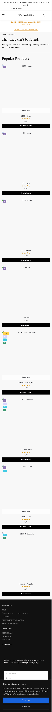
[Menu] (5, 15)
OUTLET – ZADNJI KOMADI (26, 30)
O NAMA (5, 617)
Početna (4, 34)
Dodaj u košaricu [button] (26, 193)
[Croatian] (39, 8)
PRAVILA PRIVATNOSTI (11, 623)
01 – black (26, 183)
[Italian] (48, 8)
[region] (26, 696)
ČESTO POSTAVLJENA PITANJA (15, 613)
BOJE (4, 610)
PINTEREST (6, 640)
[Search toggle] (43, 15)
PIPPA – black (26, 250)
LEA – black (26, 317)
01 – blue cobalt (26, 450)
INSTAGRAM (7, 633)
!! (26, 22)
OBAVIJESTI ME (26, 126)
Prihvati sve (26, 700)
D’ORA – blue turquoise (26, 382)
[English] (42, 8)
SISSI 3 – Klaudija (26, 584)
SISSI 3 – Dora (26, 517)
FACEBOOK (6, 636)
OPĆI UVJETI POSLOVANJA (13, 620)
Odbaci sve (26, 707)
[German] (45, 8)
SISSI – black (26, 116)
